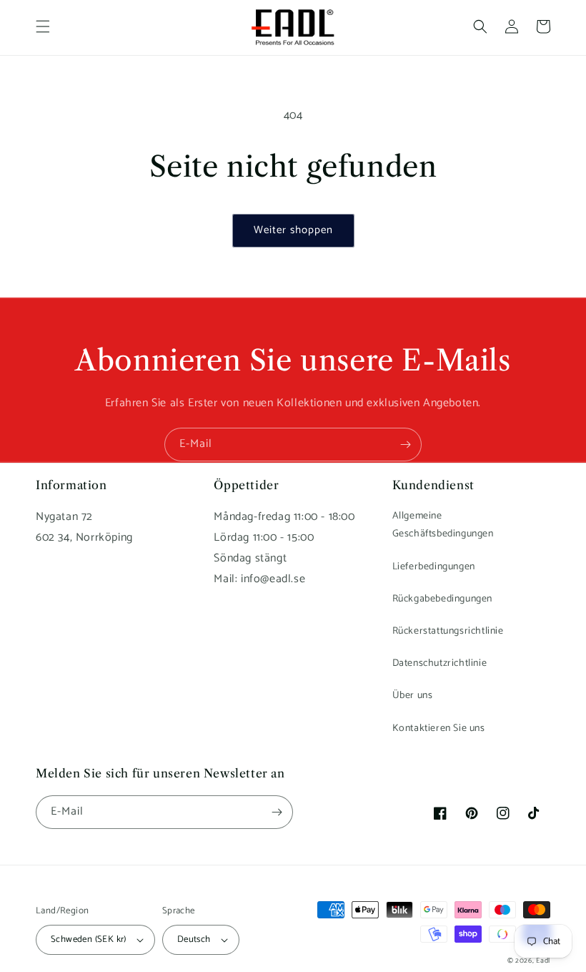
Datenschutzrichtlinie (439, 663)
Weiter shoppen (293, 230)
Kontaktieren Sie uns (438, 728)
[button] (43, 26)
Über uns (412, 695)
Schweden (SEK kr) (88, 939)
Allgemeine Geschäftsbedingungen (443, 525)
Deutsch (194, 939)
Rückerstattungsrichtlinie (448, 631)
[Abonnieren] (405, 444)
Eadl (543, 960)
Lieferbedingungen (433, 567)
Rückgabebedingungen (442, 599)
